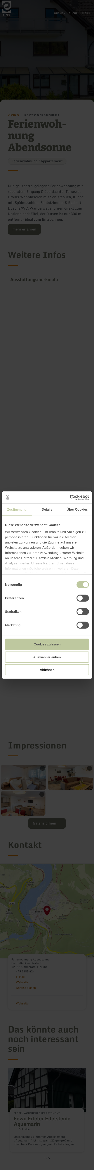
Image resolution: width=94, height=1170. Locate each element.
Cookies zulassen (47, 644)
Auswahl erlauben (47, 657)
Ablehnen (47, 670)
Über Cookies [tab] (77, 509)
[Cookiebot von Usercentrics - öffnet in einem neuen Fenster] (70, 497)
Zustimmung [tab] (17, 509)
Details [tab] (47, 509)
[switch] (83, 598)
